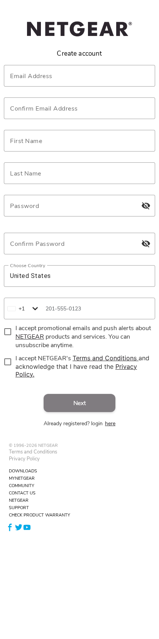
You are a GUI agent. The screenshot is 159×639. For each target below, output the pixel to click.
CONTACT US (22, 493)
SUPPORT (19, 508)
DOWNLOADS (23, 471)
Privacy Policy (24, 458)
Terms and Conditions (33, 451)
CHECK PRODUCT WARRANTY (39, 515)
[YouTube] (27, 526)
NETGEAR (19, 500)
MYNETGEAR (22, 478)
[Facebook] (10, 526)
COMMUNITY (21, 486)
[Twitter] (18, 526)
